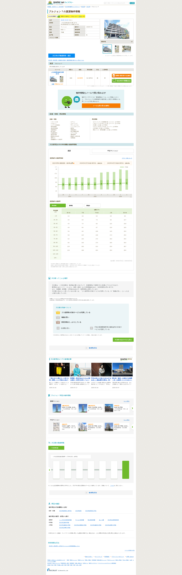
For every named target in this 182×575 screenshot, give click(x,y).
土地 (131, 560)
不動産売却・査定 (65, 563)
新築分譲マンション (102, 560)
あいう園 (101, 520)
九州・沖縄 (78, 565)
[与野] (56, 470)
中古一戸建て (126, 560)
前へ (49, 470)
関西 (68, 565)
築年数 (71, 205)
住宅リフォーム (56, 563)
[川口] (125, 470)
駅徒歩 (88, 205)
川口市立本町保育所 (113, 520)
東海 (65, 565)
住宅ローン (85, 563)
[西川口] (114, 470)
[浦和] (79, 470)
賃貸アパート (81, 560)
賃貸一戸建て (88, 560)
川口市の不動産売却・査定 (62, 55)
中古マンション (111, 560)
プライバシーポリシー (118, 556)
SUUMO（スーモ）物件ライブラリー (60, 2)
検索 (133, 3)
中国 (74, 565)
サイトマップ (98, 556)
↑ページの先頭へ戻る (130, 550)
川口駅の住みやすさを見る (123, 339)
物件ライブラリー (93, 563)
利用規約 (106, 556)
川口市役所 (78, 510)
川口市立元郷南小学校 (80, 525)
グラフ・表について (127, 158)
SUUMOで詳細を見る (121, 81)
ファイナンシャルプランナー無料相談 (107, 563)
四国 (71, 565)
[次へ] (132, 408)
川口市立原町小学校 (110, 525)
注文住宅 (49, 563)
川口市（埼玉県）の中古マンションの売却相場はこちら (64, 546)
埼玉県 (83, 6)
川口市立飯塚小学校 (64, 525)
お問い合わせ (130, 556)
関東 (55, 565)
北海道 (49, 565)
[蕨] (102, 470)
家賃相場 (94, 560)
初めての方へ (89, 556)
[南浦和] (91, 470)
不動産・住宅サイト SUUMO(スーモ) (56, 560)
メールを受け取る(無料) (101, 105)
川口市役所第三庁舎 (90, 510)
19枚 (53, 84)
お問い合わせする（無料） (121, 76)
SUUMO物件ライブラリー (72, 6)
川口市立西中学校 (64, 522)
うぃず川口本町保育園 (65, 520)
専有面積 (54, 205)
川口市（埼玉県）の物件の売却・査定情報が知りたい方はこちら (66, 60)
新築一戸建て (119, 560)
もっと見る (126, 401)
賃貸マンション (73, 560)
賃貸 (80, 16)
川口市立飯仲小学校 (95, 525)
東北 (52, 565)
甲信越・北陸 (60, 565)
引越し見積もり (78, 563)
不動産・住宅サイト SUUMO (55, 6)
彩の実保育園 (91, 520)
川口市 (88, 6)
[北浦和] (68, 470)
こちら (112, 485)
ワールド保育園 (79, 520)
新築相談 (72, 563)
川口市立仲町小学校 (64, 527)
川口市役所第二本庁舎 (65, 510)
